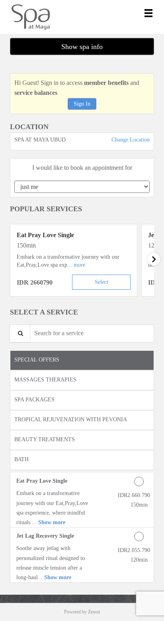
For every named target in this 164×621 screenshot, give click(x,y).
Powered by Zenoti (82, 612)
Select (101, 282)
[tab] (82, 360)
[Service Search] (20, 333)
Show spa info (82, 47)
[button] (79, 265)
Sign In (82, 104)
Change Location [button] (130, 140)
